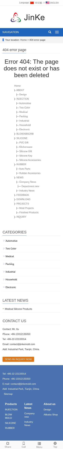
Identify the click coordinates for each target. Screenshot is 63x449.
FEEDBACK (22, 195)
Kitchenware (25, 147)
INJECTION (22, 98)
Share (8, 446)
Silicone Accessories (30, 160)
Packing (23, 116)
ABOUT (20, 90)
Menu (39, 447)
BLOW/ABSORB (25, 133)
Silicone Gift (25, 151)
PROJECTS (22, 203)
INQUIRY (21, 216)
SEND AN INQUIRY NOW (18, 359)
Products (11, 404)
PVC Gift (23, 142)
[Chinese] (36, 3)
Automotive (25, 103)
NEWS (19, 177)
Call (24, 446)
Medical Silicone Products (18, 309)
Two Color (24, 107)
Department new (30, 186)
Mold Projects (26, 208)
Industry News (26, 190)
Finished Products (28, 212)
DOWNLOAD (23, 199)
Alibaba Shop (51, 414)
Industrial (24, 120)
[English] (52, 3)
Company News (27, 181)
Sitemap (8, 394)
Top (55, 446)
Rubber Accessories (29, 173)
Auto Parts (24, 168)
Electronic (24, 129)
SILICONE (21, 138)
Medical (23, 112)
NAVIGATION (11, 32)
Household (25, 125)
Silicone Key (25, 155)
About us (49, 404)
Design (23, 94)
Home (23, 39)
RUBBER (21, 164)
